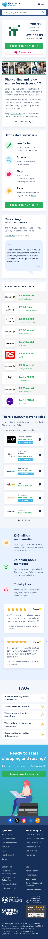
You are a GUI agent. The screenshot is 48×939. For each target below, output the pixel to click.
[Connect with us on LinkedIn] (30, 822)
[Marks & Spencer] (40, 439)
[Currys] (10, 401)
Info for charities (8, 839)
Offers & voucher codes (35, 839)
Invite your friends (9, 888)
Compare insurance (33, 843)
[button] (41, 38)
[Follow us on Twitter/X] (17, 822)
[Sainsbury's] (40, 498)
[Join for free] (9, 148)
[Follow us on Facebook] (10, 822)
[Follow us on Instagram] (24, 822)
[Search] (43, 12)
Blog (4, 851)
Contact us (6, 859)
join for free (16, 113)
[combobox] (21, 12)
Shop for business (33, 847)
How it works (7, 834)
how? (33, 195)
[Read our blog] (37, 822)
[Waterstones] (10, 378)
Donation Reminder (9, 884)
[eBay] (40, 484)
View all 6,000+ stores (34, 834)
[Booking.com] (40, 471)
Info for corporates (9, 843)
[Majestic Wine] (10, 296)
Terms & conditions (33, 871)
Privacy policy (31, 875)
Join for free (10, 235)
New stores (30, 855)
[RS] (10, 354)
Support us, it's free (22, 45)
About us (5, 847)
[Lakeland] (40, 511)
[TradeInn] (10, 343)
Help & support (8, 855)
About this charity (23, 122)
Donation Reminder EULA (36, 890)
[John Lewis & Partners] (10, 308)
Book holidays (31, 851)
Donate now (25, 52)
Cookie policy (31, 879)
